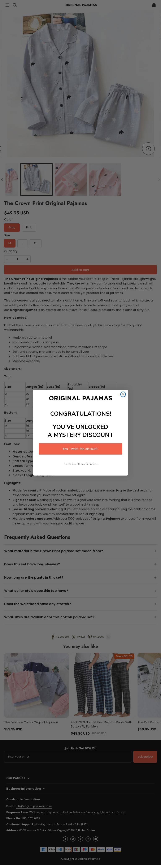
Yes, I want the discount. (80, 449)
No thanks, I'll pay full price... (81, 464)
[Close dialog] (123, 394)
